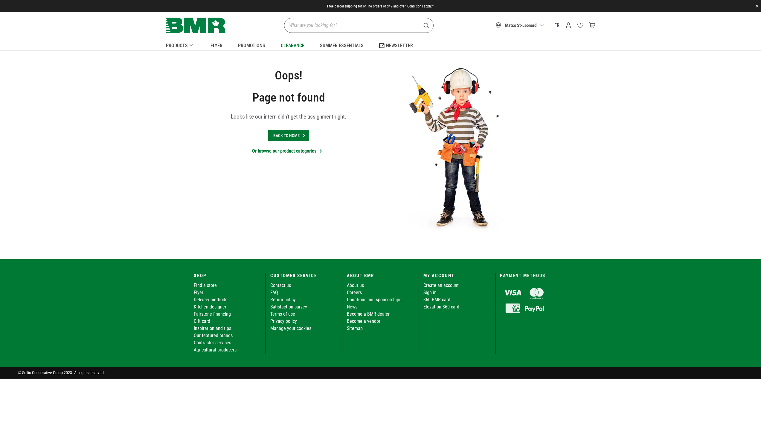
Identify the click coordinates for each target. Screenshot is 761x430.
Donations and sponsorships (374, 299)
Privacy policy (283, 321)
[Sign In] (568, 25)
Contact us (280, 285)
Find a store (205, 285)
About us (355, 285)
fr (556, 25)
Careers (354, 292)
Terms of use (282, 314)
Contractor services (212, 342)
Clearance (292, 45)
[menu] (381, 44)
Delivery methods (210, 299)
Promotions (251, 45)
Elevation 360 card (441, 307)
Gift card (202, 321)
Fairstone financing (212, 314)
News (352, 307)
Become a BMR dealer (368, 314)
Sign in (430, 292)
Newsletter (399, 45)
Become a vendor (363, 321)
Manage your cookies (290, 328)
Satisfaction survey (288, 307)
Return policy (283, 299)
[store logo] (196, 25)
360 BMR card (436, 299)
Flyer (216, 45)
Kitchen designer (210, 307)
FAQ (274, 292)
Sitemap (355, 328)
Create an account (441, 285)
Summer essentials (342, 45)
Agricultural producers (215, 350)
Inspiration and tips (212, 328)
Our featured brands (213, 335)
